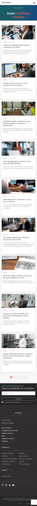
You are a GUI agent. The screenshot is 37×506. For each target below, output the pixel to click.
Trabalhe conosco (8, 438)
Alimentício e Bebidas (8, 453)
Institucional (6, 428)
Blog (3, 436)
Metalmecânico (6, 464)
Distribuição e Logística (8, 461)
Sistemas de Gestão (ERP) (10, 430)
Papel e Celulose (23, 456)
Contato (5, 441)
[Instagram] (6, 485)
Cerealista (4, 456)
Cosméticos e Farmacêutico (9, 459)
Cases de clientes (7, 433)
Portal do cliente (6, 476)
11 (23, 377)
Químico (21, 461)
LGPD (20, 503)
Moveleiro (22, 453)
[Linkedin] (10, 485)
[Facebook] (3, 485)
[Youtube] (13, 485)
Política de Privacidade (25, 402)
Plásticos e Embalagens (25, 459)
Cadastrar (18, 399)
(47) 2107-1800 (7, 423)
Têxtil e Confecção (24, 464)
